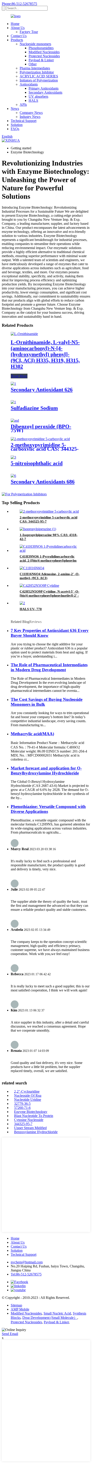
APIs (23, 104)
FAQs (15, 129)
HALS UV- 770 (31, 609)
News (15, 108)
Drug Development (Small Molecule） (49, 1318)
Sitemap (16, 1305)
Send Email (10, 1334)
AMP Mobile (20, 1309)
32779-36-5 (22, 1104)
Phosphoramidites (41, 48)
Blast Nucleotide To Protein (33, 1116)
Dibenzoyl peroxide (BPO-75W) (41, 428)
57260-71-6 (22, 1108)
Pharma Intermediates (35, 68)
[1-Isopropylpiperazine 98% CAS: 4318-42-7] (38, 529)
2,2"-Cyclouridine (27, 1091)
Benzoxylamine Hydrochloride (36, 1132)
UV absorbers (38, 96)
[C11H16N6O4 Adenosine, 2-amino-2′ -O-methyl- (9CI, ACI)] (32, 568)
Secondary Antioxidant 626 (42, 390)
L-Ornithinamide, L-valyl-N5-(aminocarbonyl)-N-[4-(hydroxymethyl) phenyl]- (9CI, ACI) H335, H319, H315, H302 (45, 354)
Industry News (30, 117)
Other (33, 64)
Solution (17, 125)
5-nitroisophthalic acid (37, 463)
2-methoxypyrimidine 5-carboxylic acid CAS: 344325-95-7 (45, 449)
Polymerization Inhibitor (37, 72)
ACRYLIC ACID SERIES (39, 76)
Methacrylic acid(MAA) (32, 733)
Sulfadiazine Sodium (34, 408)
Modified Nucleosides (44, 52)
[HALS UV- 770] (22, 603)
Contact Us (19, 36)
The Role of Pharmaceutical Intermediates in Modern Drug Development (49, 667)
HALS (33, 100)
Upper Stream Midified (30, 1128)
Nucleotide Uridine (27, 1099)
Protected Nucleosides (44, 56)
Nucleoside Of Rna (27, 1095)
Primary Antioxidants (44, 88)
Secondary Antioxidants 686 (43, 482)
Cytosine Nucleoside (28, 1120)
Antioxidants (29, 84)
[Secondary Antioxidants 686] (13, 476)
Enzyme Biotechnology (30, 1112)
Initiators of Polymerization (39, 80)
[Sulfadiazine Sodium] (13, 402)
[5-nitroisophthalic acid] (13, 457)
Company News (31, 113)
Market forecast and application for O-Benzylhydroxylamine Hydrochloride (46, 770)
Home (15, 24)
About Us (18, 28)
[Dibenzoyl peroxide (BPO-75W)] (15, 420)
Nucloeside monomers (35, 44)
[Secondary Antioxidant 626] (13, 384)
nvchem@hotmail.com (27, 1262)
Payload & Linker (41, 60)
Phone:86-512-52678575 (19, 4)
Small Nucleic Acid (57, 1313)
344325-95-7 (23, 1124)
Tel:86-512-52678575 (26, 1274)
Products (17, 40)
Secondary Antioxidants (45, 92)
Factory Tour (29, 32)
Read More (19, 376)
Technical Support (23, 121)
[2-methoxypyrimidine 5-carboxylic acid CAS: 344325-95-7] (40, 439)
